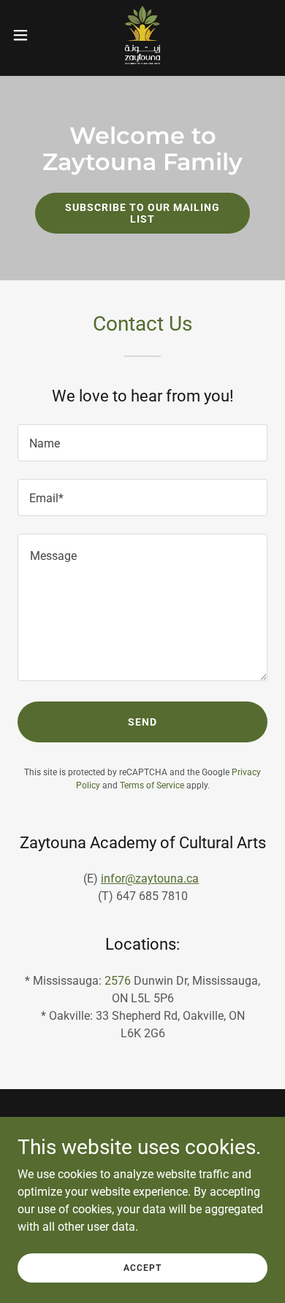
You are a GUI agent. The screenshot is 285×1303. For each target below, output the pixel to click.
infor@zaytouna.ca (150, 878)
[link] (142, 35)
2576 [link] (117, 981)
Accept (142, 1268)
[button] (26, 35)
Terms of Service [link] (152, 785)
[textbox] (142, 442)
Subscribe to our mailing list (142, 213)
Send (142, 722)
